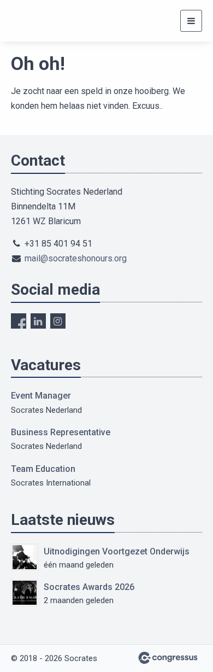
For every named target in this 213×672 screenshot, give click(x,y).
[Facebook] (18, 321)
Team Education (43, 469)
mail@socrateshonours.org (76, 258)
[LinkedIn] (38, 321)
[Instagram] (58, 321)
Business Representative (60, 432)
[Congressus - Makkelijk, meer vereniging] (168, 658)
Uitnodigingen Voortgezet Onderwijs (117, 551)
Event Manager (41, 395)
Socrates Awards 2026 (89, 587)
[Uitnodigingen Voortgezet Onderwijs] (24, 557)
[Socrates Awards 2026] (24, 592)
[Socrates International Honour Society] (24, 21)
